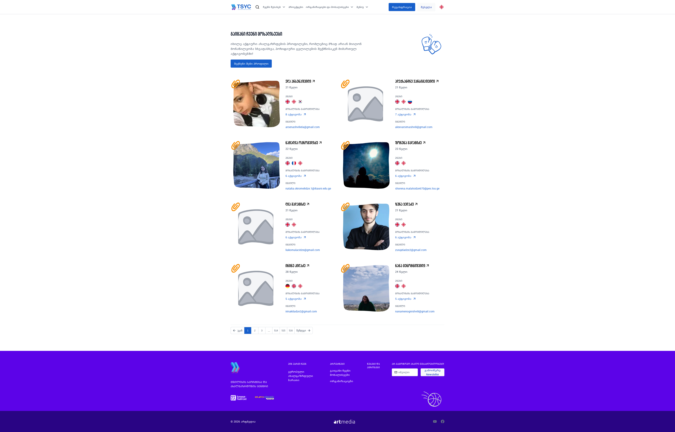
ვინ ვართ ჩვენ (297, 363)
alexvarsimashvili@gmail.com (413, 127)
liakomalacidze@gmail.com (302, 250)
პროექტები (295, 7)
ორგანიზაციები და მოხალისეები (327, 7)
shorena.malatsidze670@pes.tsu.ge (417, 188)
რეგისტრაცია (402, 7)
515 (283, 330)
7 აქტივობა (403, 114)
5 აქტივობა (293, 299)
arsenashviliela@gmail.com (302, 127)
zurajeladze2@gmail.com (411, 250)
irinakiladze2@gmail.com (301, 311)
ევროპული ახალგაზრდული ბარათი (300, 376)
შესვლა (426, 7)
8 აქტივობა (293, 114)
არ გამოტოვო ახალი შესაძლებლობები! (418, 363)
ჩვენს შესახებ (272, 7)
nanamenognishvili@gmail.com (415, 311)
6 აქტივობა (293, 176)
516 (291, 330)
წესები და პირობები (373, 365)
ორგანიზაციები (341, 381)
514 (276, 330)
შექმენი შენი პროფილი (251, 64)
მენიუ (360, 7)
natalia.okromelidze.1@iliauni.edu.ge (308, 188)
